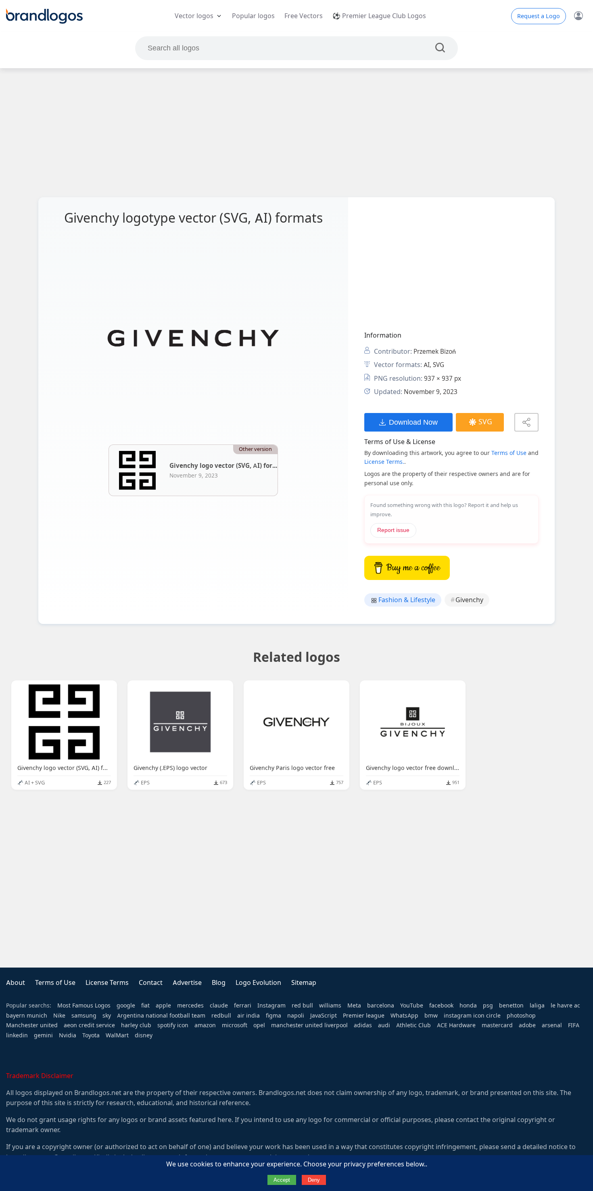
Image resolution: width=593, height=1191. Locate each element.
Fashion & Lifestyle (406, 600)
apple (163, 1005)
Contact (151, 982)
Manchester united (32, 1025)
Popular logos (253, 16)
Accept (282, 1180)
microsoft (234, 1025)
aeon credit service (89, 1025)
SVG (485, 421)
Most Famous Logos (84, 1005)
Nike (59, 1015)
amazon (205, 1025)
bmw (431, 1015)
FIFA (573, 1025)
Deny (314, 1180)
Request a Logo (538, 16)
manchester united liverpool (309, 1025)
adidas (363, 1025)
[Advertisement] (296, 132)
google (126, 1005)
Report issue (393, 530)
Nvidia (67, 1035)
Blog (219, 982)
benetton (511, 1005)
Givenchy (469, 600)
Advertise (187, 982)
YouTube (411, 1005)
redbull (221, 1015)
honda (468, 1005)
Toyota (91, 1035)
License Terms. (384, 461)
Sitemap (303, 982)
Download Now (413, 422)
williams (330, 1005)
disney (143, 1035)
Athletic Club (413, 1025)
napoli (295, 1015)
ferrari (242, 1005)
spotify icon (172, 1025)
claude (219, 1005)
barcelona (380, 1005)
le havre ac (565, 1005)
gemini (43, 1035)
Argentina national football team (161, 1015)
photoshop (521, 1015)
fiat (145, 1005)
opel (259, 1025)
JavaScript (323, 1015)
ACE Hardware (456, 1025)
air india (248, 1015)
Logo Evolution (258, 982)
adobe (527, 1025)
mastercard (497, 1025)
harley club (136, 1025)
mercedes (190, 1005)
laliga (537, 1005)
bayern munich (26, 1015)
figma (273, 1015)
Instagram (271, 1005)
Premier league (363, 1015)
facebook (441, 1005)
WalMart (117, 1035)
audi (384, 1025)
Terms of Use (508, 453)
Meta (354, 1005)
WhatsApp (404, 1015)
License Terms (107, 982)
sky (106, 1015)
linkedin (17, 1035)
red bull (302, 1005)
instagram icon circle (472, 1015)
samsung (83, 1015)
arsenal (552, 1025)
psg (488, 1005)
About (15, 982)
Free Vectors (303, 16)
